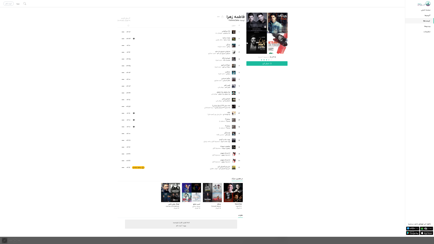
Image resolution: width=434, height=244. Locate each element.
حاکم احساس (226, 80)
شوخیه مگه (226, 60)
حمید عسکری (212, 53)
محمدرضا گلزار (216, 141)
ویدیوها (427, 26)
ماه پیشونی (226, 33)
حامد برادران (207, 141)
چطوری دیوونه (226, 148)
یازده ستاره (227, 40)
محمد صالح (196, 206)
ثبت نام (9, 3)
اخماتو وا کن (226, 101)
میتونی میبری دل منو (223, 53)
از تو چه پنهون (225, 155)
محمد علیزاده (222, 46)
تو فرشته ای (226, 114)
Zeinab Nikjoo (216, 206)
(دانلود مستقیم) (413, 224)
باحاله (219, 204)
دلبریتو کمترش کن (224, 168)
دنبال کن (265, 63)
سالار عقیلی (219, 40)
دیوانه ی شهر (226, 67)
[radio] (261, 60)
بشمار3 (228, 121)
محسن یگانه (220, 135)
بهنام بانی (221, 87)
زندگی (228, 46)
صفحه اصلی (425, 10)
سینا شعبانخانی (208, 107)
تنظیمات (426, 31)
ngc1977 (239, 206)
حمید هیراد (218, 60)
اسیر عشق (196, 204)
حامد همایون (218, 80)
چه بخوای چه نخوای (224, 94)
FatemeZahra (234, 20)
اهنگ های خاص (173, 204)
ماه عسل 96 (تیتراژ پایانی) (222, 107)
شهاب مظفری (214, 168)
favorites (238, 204)
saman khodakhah (172, 206)
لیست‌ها (426, 20)
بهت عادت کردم (225, 141)
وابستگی (227, 135)
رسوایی (228, 74)
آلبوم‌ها (427, 15)
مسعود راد (222, 121)
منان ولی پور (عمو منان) (215, 114)
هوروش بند (218, 33)
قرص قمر (227, 87)
